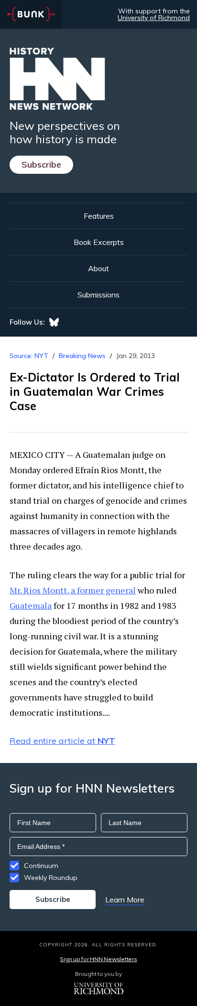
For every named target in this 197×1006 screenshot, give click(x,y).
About (98, 268)
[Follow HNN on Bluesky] (54, 322)
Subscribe (41, 164)
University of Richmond (154, 17)
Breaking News (82, 355)
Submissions (98, 294)
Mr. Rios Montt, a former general (73, 590)
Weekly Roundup (50, 877)
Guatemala (31, 605)
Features (99, 216)
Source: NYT (29, 355)
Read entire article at (62, 740)
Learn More (124, 899)
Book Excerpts (99, 242)
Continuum (41, 865)
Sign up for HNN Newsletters (98, 959)
